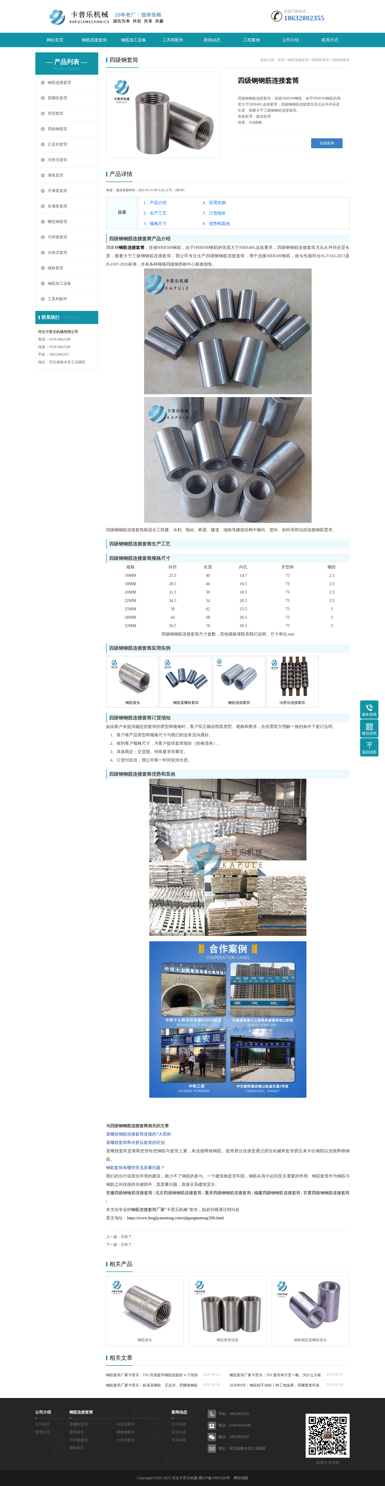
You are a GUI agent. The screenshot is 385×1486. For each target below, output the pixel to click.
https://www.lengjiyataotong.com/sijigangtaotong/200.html (175, 1218)
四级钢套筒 (57, 129)
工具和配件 (172, 40)
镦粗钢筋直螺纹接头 (310, 1340)
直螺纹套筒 (57, 98)
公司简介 (42, 1424)
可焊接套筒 (57, 237)
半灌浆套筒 (57, 191)
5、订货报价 (214, 213)
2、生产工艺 (155, 213)
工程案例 (251, 40)
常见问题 (179, 1440)
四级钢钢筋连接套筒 (268, 80)
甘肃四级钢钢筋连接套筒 (326, 1193)
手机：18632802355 (233, 1414)
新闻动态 (212, 40)
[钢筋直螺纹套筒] (186, 694)
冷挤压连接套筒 (292, 703)
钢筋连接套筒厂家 (148, 1209)
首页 (280, 60)
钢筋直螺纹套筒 (186, 703)
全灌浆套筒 (57, 206)
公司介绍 (290, 40)
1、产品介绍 (155, 202)
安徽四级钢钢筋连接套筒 (129, 1193)
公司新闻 (179, 1424)
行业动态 (179, 1432)
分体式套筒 (57, 252)
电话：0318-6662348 (234, 1425)
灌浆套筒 (55, 175)
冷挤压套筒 (57, 160)
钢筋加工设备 (133, 40)
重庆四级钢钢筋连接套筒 (228, 1193)
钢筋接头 (132, 703)
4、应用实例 (214, 202)
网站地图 (241, 1478)
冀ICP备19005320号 (214, 1478)
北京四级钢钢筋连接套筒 (178, 1193)
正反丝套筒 (57, 144)
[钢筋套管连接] (227, 1305)
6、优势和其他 (216, 223)
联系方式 (330, 40)
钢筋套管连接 (228, 1340)
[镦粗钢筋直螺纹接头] (310, 1305)
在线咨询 (327, 143)
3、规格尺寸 (155, 223)
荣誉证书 (42, 1432)
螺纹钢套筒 (57, 222)
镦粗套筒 (55, 268)
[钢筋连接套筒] (239, 694)
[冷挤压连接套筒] (292, 694)
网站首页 (55, 40)
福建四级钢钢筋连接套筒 (277, 1193)
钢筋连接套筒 (94, 40)
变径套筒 (55, 113)
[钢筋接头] (132, 694)
